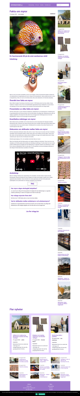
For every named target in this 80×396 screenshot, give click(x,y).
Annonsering (31, 5)
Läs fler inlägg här (32, 211)
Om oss (37, 5)
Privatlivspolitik (41, 394)
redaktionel (52, 13)
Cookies (42, 5)
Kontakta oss (48, 5)
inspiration (15, 342)
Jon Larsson (21, 14)
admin (22, 339)
